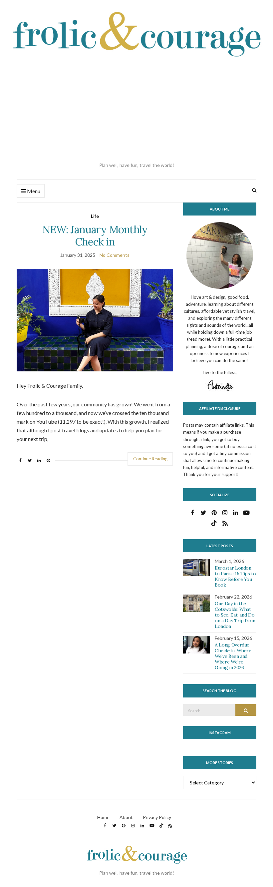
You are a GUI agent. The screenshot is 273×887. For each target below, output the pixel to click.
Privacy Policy (157, 817)
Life (95, 216)
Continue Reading (150, 458)
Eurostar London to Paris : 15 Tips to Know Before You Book (235, 576)
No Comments (115, 255)
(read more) (198, 339)
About (126, 817)
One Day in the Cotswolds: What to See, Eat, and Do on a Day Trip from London (235, 615)
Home (103, 817)
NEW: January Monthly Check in (95, 235)
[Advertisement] (136, 110)
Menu (33, 191)
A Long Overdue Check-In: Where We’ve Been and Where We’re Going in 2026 (233, 656)
